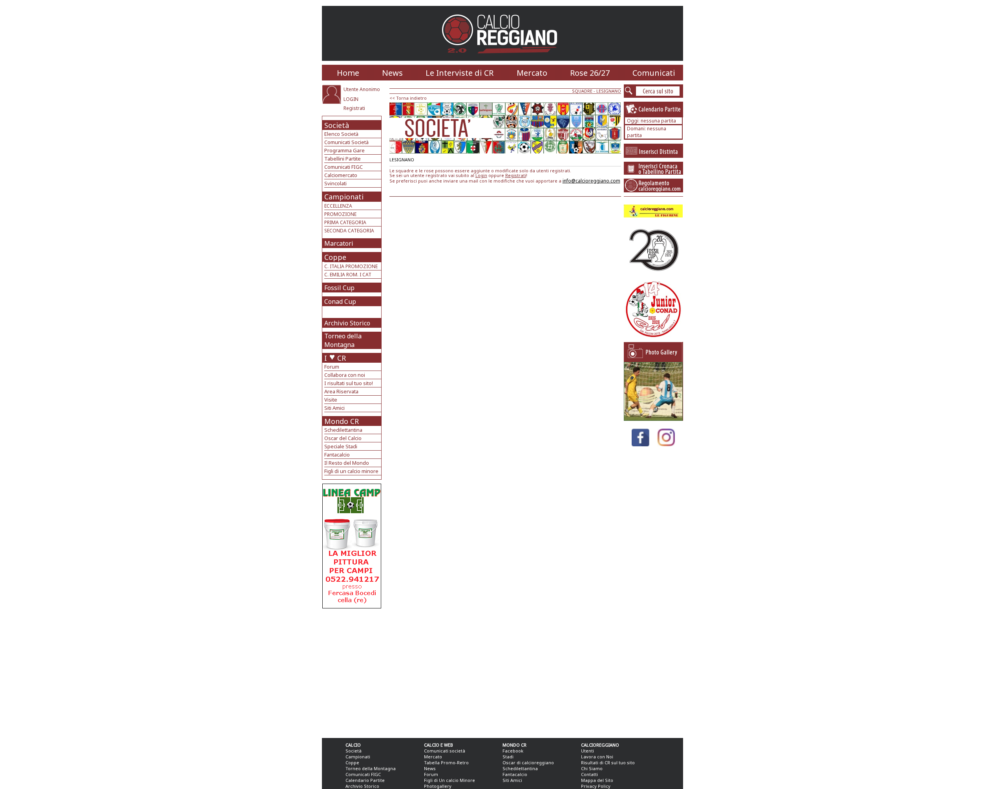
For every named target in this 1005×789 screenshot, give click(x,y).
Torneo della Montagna (343, 340)
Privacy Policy (595, 786)
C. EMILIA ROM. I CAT (347, 274)
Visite (330, 399)
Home (348, 73)
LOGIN (351, 99)
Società (336, 125)
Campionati (344, 196)
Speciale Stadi (340, 446)
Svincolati (335, 183)
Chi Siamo (592, 768)
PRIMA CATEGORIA (345, 222)
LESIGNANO (608, 91)
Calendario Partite (365, 780)
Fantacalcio (337, 454)
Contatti (589, 774)
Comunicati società (444, 751)
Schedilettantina (343, 429)
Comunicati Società (346, 142)
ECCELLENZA (338, 206)
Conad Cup (340, 301)
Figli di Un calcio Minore (449, 780)
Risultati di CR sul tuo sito (608, 762)
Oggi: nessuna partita (651, 120)
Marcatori (338, 243)
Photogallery (437, 786)
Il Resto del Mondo (346, 462)
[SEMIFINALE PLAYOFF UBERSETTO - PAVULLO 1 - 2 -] (653, 418)
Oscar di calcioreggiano (528, 762)
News (392, 73)
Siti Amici (334, 407)
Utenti (587, 751)
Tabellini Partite (342, 158)
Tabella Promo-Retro (446, 762)
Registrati (354, 108)
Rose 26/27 (590, 73)
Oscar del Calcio (343, 438)
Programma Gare (344, 150)
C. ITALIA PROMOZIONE (351, 266)
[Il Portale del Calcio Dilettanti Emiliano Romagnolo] (502, 58)
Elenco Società (341, 133)
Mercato (532, 73)
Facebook (512, 751)
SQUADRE (582, 91)
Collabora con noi (344, 374)
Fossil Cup (339, 287)
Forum (331, 366)
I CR (335, 358)
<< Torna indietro (408, 98)
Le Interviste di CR (459, 73)
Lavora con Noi (597, 757)
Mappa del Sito (597, 780)
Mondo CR (341, 421)
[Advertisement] (352, 671)
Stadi (507, 757)
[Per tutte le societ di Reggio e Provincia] (351, 606)
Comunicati (653, 73)
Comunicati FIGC (343, 166)
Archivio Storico (347, 323)
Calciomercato (340, 175)
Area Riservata (341, 391)
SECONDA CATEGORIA (349, 230)
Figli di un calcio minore (351, 471)
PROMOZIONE (340, 214)
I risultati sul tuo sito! (348, 383)
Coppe (335, 257)
